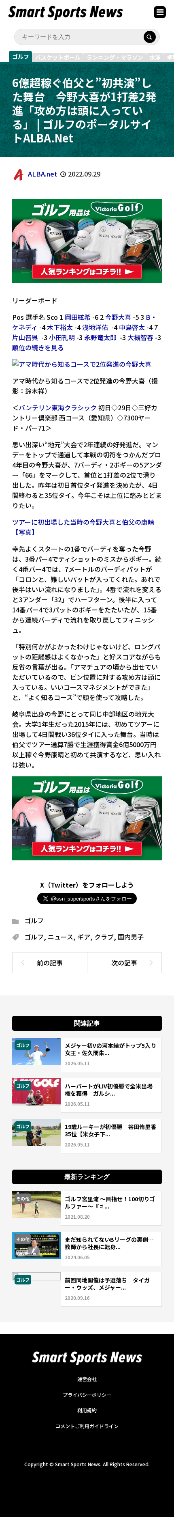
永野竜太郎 (100, 337)
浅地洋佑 (95, 327)
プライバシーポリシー (87, 1394)
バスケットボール (58, 57)
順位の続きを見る (38, 347)
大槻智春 (140, 337)
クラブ (104, 937)
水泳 (155, 57)
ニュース (60, 937)
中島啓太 (132, 327)
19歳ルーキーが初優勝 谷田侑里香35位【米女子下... (110, 1130)
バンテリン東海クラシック (58, 407)
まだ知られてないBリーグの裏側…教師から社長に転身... (109, 1243)
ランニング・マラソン (115, 57)
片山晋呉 (25, 337)
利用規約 (87, 1410)
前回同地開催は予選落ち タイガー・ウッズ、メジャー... (107, 1283)
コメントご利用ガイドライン (87, 1425)
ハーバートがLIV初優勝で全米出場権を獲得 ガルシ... (109, 1089)
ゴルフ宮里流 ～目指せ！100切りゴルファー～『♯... (110, 1202)
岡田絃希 (78, 317)
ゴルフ (20, 56)
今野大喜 (118, 317)
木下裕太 (60, 327)
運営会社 (87, 1378)
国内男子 (131, 937)
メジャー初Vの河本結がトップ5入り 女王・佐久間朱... (113, 1049)
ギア (83, 937)
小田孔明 (62, 337)
